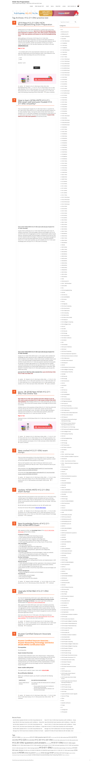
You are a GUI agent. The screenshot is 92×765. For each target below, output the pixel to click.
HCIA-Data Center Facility (66, 317)
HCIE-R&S (63, 374)
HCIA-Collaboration (65, 310)
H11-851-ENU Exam (65, 50)
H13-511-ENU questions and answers (39, 745)
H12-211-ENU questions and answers (36, 90)
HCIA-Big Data (64, 303)
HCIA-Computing (65, 313)
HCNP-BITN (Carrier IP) (66, 523)
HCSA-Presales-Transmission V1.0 (68, 657)
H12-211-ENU (52, 477)
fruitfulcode (21, 760)
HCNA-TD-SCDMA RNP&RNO (67, 501)
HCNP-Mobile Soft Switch (66, 551)
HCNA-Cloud (64, 474)
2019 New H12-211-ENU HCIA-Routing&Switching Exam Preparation (35, 23)
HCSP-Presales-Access (66, 671)
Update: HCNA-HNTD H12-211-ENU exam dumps (34, 490)
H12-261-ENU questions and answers (29, 742)
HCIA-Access (64, 299)
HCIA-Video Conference (66, 337)
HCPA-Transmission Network (67, 596)
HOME (31, 6)
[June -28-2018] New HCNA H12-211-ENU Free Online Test (34, 392)
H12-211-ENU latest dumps (24, 697)
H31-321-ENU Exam (65, 199)
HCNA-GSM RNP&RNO (66, 483)
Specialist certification (66, 702)
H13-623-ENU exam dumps (59, 748)
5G (61, 29)
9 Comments (29, 625)
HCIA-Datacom (64, 319)
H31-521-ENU (64, 213)
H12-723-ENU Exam (65, 93)
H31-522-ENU (64, 215)
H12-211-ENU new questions (44, 512)
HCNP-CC (63, 526)
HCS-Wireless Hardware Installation (68, 634)
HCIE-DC (63, 365)
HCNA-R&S (36, 581)
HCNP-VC (63, 571)
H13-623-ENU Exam (65, 124)
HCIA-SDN (63, 328)
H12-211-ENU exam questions (33, 380)
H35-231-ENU (64, 224)
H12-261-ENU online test (59, 740)
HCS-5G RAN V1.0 (65, 603)
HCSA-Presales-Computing (67, 641)
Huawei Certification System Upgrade (69, 693)
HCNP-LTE (63, 546)
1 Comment (51, 583)
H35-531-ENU (64, 256)
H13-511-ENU (64, 102)
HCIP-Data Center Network (67, 414)
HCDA (41, 86)
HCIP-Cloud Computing (66, 405)
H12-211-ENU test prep (30, 583)
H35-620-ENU (64, 265)
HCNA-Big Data (64, 469)
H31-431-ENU (64, 208)
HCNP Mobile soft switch (66, 514)
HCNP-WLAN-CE (64, 580)
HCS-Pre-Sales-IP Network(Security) (68, 625)
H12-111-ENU (64, 56)
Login (64, 6)
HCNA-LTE (63, 487)
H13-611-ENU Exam (65, 115)
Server (62, 700)
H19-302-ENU (64, 138)
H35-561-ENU (64, 263)
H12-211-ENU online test (44, 89)
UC (62, 707)
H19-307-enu (26, 750)
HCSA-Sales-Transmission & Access (68, 666)
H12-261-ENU (47, 740)
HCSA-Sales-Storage (65, 664)
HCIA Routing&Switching (66, 290)
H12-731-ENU (64, 95)
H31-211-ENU (64, 195)
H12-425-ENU (64, 84)
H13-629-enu (69, 748)
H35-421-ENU (64, 240)
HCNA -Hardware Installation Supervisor (69, 456)
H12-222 (70, 737)
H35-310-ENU (64, 226)
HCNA (29, 87)
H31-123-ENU (64, 192)
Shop (47, 6)
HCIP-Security (64, 440)
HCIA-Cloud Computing (66, 306)
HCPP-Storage (64, 598)
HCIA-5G (63, 292)
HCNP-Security (64, 557)
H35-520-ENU (64, 251)
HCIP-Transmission (65, 445)
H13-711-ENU (64, 129)
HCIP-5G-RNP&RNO (65, 394)
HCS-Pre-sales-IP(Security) (66, 628)
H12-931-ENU (64, 97)
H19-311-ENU (64, 161)
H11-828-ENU (64, 43)
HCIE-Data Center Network (67, 360)
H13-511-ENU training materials (31, 748)
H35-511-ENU (64, 249)
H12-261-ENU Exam (65, 72)
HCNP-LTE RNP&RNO (65, 548)
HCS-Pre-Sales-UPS (65, 632)
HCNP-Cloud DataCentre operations (69, 532)
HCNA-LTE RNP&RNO (65, 489)
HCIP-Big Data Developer (66, 401)
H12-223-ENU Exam (65, 68)
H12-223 (22, 739)
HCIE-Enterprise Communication (68, 367)
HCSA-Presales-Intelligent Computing (69, 646)
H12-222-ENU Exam (65, 65)
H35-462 (63, 245)
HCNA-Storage (64, 498)
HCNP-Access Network (66, 517)
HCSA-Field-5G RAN (65, 637)
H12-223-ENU (30, 740)
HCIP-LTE (63, 436)
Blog (52, 6)
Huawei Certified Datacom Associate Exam (34, 634)
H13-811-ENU (64, 131)
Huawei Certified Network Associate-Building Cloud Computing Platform (45, 755)
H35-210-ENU (64, 220)
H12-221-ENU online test (62, 737)
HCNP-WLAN (64, 578)
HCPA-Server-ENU (65, 589)
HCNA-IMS (63, 485)
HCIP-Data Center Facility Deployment (69, 412)
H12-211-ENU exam (41, 622)
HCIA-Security (64, 331)
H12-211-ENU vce (31, 514)
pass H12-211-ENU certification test (36, 602)
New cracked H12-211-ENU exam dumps (33, 451)
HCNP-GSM (63, 539)
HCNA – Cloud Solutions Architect (68, 461)
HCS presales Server (65, 600)
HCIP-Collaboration (65, 410)
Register (58, 6)
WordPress (31, 760)
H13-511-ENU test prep (17, 748)
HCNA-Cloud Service (65, 478)
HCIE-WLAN (63, 385)
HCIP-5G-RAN (64, 392)
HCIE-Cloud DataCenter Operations (68, 353)
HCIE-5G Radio (64, 344)
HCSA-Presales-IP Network (67, 648)
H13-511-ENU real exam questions (56, 745)
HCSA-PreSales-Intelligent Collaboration (69, 643)
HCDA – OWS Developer (66, 283)
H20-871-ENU (64, 179)
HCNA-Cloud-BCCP (30, 753)
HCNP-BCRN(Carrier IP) (66, 521)
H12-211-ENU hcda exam (32, 89)
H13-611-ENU (45, 747)
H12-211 (35, 87)
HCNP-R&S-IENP (58, 753)
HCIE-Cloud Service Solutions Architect (69, 356)
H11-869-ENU (64, 54)
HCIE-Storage (64, 378)
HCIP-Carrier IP (64, 403)
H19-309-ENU (64, 158)
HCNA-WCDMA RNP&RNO (66, 510)
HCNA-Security (64, 496)
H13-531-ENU (64, 113)
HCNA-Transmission (65, 503)
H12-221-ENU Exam (65, 63)
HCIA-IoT (63, 326)
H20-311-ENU (64, 174)
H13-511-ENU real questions (72, 745)
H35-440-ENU (64, 242)
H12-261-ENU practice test (71, 740)
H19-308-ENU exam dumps (47, 750)
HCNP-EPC (63, 537)
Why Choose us (72, 6)
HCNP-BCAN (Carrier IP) (66, 519)
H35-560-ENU (64, 260)
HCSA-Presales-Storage (66, 652)
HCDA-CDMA (64, 285)
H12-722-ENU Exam (65, 90)
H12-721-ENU (64, 88)
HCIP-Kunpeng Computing (67, 433)
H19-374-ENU (64, 170)
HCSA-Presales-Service (66, 650)
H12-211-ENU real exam (28, 383)
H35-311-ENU (64, 231)
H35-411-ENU (64, 238)
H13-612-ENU (64, 118)
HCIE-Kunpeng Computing (67, 371)
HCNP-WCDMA (64, 573)
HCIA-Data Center (65, 315)
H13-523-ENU (64, 109)
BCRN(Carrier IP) (64, 34)
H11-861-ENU (64, 52)
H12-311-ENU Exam (65, 75)
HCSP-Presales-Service (66, 684)
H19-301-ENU (64, 136)
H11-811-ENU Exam (65, 41)
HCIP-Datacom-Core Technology (68, 427)
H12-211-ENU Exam (35, 86)
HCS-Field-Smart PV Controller (67, 609)
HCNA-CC (63, 471)
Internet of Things (65, 696)
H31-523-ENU (64, 217)
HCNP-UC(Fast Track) (65, 569)
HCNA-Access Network (66, 467)
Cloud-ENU (63, 38)
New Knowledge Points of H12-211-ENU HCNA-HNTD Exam (34, 524)
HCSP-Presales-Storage (66, 687)
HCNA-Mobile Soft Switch (66, 492)
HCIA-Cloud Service (65, 308)
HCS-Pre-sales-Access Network (67, 619)
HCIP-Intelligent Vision (66, 431)
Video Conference (66, 755)
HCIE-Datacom (64, 362)
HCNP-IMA (63, 544)
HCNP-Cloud (64, 530)
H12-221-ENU (53, 737)
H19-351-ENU (64, 167)
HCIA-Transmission (65, 335)
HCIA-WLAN (63, 340)
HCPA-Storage (64, 591)
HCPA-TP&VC (64, 594)
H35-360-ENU (64, 233)
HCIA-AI (63, 301)
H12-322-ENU (64, 79)
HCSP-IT (63, 668)
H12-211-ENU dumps (43, 87)
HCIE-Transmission (65, 380)
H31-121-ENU (64, 186)
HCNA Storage (45, 753)
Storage (63, 705)
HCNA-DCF (63, 480)
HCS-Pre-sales (64, 616)
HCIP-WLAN (63, 449)
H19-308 (32, 750)
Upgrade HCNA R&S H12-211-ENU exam (33, 592)
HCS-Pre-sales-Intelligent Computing (69, 621)
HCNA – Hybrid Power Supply (67, 454)
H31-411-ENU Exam (65, 204)
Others (62, 698)
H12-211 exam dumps (31, 622)
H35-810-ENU (64, 267)
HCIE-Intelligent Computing (67, 369)
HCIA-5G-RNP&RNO (65, 297)
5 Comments (29, 515)
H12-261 (38, 740)
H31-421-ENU (64, 206)
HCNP (62, 512)
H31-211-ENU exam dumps (67, 750)
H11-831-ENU (64, 45)
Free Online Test (39, 6)
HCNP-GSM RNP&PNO (66, 541)
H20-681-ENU (64, 177)
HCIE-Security (64, 376)
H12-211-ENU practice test (34, 382)
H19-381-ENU (64, 172)
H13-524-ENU (64, 111)
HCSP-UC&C (63, 691)
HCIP (62, 387)
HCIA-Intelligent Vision (66, 324)
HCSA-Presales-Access (66, 639)
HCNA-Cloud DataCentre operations (69, 476)
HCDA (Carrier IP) (65, 281)
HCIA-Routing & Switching (27, 92)
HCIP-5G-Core (64, 390)
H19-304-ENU (64, 143)
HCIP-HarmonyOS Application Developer (70, 429)
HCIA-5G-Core (64, 294)
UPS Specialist (64, 712)
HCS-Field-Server (64, 607)
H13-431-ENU (64, 99)
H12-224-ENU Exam (65, 70)
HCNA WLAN (64, 458)
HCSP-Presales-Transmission (67, 689)
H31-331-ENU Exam (65, 201)
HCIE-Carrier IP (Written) (66, 346)
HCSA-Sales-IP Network (66, 662)
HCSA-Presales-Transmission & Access (69, 655)
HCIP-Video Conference (66, 447)
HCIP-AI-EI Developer (65, 399)
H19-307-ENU (64, 147)
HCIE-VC (63, 383)
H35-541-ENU (64, 258)
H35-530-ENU (64, 254)
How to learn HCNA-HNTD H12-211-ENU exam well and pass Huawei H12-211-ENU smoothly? (35, 102)
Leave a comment (50, 92)
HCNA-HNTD (40, 92)
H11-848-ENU (64, 47)
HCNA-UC (63, 505)
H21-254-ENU (64, 181)
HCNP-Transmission (65, 564)
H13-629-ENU (64, 127)
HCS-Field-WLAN (64, 612)
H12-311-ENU (48, 743)
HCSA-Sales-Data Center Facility (68, 659)
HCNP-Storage (64, 560)
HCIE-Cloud (63, 349)
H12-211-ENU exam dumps (24, 478)
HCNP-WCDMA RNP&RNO (66, 575)
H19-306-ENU (64, 145)
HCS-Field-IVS (64, 605)
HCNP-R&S (63, 555)
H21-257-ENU (64, 183)
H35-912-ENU (64, 274)
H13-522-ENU (64, 104)
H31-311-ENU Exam (65, 197)
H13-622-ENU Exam (65, 122)
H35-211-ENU (64, 222)
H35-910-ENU (64, 272)
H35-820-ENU (64, 269)
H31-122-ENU (64, 188)
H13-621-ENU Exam (65, 120)
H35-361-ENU (64, 235)
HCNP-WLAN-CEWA (65, 582)
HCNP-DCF (63, 535)
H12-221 (48, 737)
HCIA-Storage (64, 333)
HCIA (45, 86)
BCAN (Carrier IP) (64, 32)
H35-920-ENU (64, 276)
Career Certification (65, 36)
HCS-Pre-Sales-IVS (65, 630)
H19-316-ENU (64, 165)
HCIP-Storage (64, 443)
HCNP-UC (63, 566)
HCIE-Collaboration (65, 358)
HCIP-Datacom (64, 417)
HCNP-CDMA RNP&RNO (66, 528)
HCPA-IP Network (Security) (67, 587)
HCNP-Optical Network (66, 553)
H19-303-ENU (64, 140)
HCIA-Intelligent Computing (67, 322)
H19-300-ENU (64, 133)
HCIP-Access (64, 396)
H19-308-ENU (64, 154)
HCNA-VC (63, 507)
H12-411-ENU (64, 81)
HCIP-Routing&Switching (66, 438)
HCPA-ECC (63, 585)
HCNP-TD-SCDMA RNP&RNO (67, 562)
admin (21, 86)
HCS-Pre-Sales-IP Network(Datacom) (69, 623)
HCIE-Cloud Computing (66, 351)
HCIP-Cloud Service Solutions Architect (69, 408)
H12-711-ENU (64, 86)
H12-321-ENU (64, 77)
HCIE (62, 342)
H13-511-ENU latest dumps (23, 745)
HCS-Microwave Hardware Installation (69, 614)
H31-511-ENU (64, 211)
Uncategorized (64, 709)
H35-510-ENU (64, 247)
